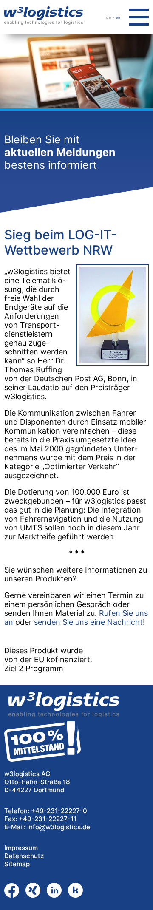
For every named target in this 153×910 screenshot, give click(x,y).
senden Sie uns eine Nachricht (88, 622)
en (118, 17)
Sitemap (17, 864)
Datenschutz (24, 856)
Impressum (21, 848)
